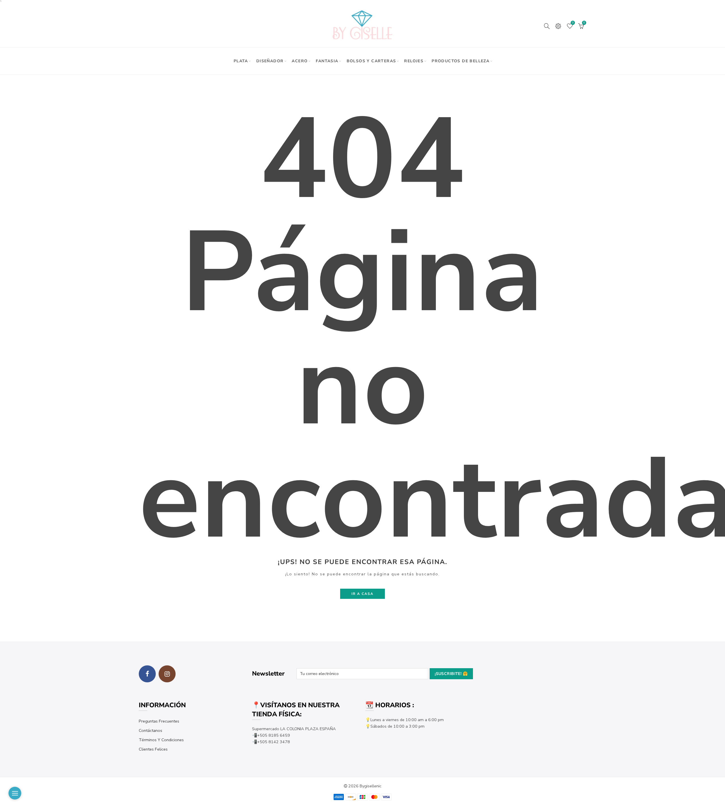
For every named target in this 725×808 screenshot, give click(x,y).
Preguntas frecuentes (159, 721)
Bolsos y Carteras (371, 61)
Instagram (167, 673)
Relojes (413, 61)
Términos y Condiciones (161, 740)
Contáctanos (150, 730)
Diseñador (270, 61)
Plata (241, 61)
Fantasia (327, 61)
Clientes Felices (153, 749)
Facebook (147, 673)
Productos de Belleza (460, 61)
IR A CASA (362, 593)
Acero (300, 61)
